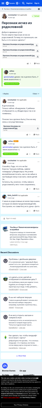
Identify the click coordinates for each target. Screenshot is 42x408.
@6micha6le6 (9, 77)
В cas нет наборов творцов (20, 297)
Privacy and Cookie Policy (11, 397)
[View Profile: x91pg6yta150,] (5, 261)
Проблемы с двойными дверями (22, 259)
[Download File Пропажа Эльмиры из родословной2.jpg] (38, 51)
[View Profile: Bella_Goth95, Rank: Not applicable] (4, 197)
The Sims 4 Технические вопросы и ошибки (17, 9)
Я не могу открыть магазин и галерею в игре (21, 316)
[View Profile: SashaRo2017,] (5, 317)
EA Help (5, 375)
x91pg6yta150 (13, 269)
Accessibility (28, 375)
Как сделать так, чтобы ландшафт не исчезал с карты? (23, 337)
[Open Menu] (38, 9)
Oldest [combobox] (36, 94)
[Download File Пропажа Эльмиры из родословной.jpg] (37, 45)
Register (29, 3)
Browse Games (8, 371)
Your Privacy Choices (21, 405)
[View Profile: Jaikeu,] (6, 72)
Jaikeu (11, 71)
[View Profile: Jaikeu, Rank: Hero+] (5, 142)
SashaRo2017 (13, 328)
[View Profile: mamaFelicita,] (5, 337)
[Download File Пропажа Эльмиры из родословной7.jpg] (38, 128)
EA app (23, 371)
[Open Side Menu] (3, 3)
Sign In (36, 3)
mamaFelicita (13, 348)
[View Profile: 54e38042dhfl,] (5, 279)
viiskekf (11, 308)
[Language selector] (18, 3)
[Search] (23, 3)
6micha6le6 (12, 15)
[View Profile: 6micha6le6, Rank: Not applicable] (4, 16)
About (16, 375)
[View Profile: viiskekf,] (5, 299)
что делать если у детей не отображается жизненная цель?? (23, 278)
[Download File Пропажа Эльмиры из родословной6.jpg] (38, 56)
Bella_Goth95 (13, 195)
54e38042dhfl (14, 290)
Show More (22, 356)
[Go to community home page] (10, 3)
